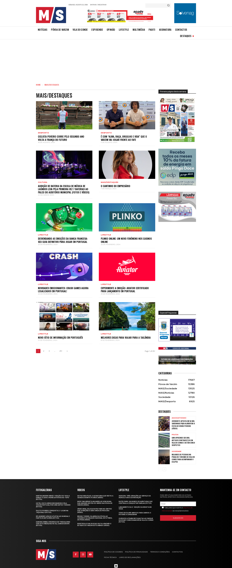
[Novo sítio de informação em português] (64, 316)
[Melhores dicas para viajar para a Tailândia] (127, 316)
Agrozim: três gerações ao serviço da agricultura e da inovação (135, 496)
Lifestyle (43, 235)
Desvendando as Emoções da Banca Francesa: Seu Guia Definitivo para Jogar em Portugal (63, 240)
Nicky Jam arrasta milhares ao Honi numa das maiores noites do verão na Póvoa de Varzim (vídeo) (94, 503)
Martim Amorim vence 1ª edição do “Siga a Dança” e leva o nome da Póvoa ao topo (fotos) (53, 497)
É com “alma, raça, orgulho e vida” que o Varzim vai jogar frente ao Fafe (124, 138)
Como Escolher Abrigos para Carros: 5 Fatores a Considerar (135, 513)
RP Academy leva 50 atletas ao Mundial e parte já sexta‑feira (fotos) (53, 517)
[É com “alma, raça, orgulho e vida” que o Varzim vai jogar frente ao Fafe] (127, 115)
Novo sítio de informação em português (60, 337)
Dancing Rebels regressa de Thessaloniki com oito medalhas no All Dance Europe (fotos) (53, 523)
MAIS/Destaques (109, 182)
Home (38, 84)
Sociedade (176, 451)
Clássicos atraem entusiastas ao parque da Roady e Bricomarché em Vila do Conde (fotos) (136, 520)
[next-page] (67, 351)
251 (60, 351)
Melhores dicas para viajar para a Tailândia (126, 337)
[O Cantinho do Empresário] (127, 165)
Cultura (42, 182)
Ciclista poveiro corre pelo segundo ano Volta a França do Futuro (61, 138)
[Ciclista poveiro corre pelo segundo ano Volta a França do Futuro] (64, 115)
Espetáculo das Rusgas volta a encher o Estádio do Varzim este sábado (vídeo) (94, 524)
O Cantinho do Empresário (115, 186)
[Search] (168, 5)
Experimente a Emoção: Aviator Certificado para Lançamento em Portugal (125, 289)
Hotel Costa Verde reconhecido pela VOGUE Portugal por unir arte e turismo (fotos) (53, 505)
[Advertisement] (116, 59)
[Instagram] (83, 555)
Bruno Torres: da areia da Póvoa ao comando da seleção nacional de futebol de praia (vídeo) (94, 518)
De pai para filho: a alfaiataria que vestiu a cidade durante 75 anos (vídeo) (95, 496)
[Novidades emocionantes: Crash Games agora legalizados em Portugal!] (64, 267)
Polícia (175, 434)
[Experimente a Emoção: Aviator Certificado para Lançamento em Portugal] (127, 267)
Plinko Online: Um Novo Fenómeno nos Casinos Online (126, 240)
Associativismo (179, 418)
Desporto (43, 133)
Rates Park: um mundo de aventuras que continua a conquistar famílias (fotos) (135, 502)
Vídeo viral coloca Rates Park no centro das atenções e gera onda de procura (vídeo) (94, 510)
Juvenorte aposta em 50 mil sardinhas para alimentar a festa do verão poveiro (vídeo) (183, 425)
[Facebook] (76, 555)
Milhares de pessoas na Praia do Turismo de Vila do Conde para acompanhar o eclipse (183, 458)
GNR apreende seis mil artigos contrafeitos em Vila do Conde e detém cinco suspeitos (183, 441)
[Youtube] (90, 555)
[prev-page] (160, 469)
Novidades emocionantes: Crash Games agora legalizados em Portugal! (63, 289)
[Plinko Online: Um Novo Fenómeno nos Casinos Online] (127, 217)
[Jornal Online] (51, 15)
